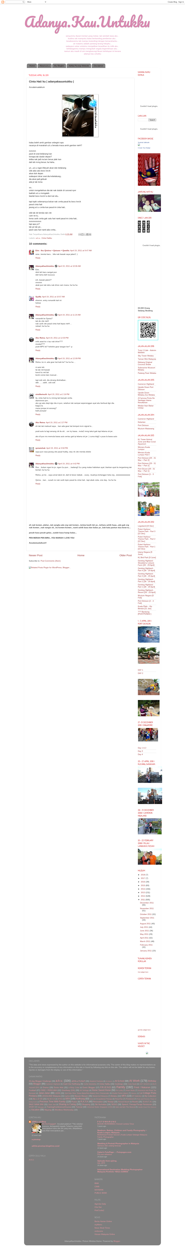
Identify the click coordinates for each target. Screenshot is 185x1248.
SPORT (31, 1107)
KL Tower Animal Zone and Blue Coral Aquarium (147, 441)
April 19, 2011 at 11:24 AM (69, 315)
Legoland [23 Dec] (146, 526)
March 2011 (145, 941)
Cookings (119, 1084)
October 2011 (146, 914)
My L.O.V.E (38, 1099)
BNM (97, 1183)
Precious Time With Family (52, 1101)
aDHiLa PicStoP (78, 1081)
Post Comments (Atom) (51, 561)
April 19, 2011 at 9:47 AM (81, 251)
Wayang (47, 1110)
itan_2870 (101, 1163)
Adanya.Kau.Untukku (87, 21)
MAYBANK (99, 1190)
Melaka (114, 1096)
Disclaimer (98, 66)
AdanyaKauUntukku (44, 266)
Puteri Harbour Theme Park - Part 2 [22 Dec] (146, 539)
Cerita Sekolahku (90, 1084)
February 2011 (146, 945)
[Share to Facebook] (87, 234)
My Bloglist (59, 66)
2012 (143, 896)
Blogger (37, 1084)
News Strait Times (102, 1228)
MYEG (60, 1099)
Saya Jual (52, 1104)
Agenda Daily (100, 1204)
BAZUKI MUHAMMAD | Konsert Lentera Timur (115, 1124)
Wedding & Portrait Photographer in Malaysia (118, 1144)
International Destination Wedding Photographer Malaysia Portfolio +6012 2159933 (119, 1171)
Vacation (35, 1109)
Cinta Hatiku (47, 238)
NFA (68, 1098)
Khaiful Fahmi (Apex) (120, 1093)
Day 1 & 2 (142, 748)
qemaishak (40, 448)
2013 (143, 892)
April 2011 (144, 938)
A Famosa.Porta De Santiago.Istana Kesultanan (146, 400)
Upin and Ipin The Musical (125, 1107)
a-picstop (36, 1139)
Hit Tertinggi (84, 1090)
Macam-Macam (81, 1096)
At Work (134, 1080)
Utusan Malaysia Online (105, 1234)
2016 (143, 882)
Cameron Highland (146, 384)
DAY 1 (140, 670)
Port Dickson (143, 425)
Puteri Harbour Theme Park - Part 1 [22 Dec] (146, 547)
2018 (143, 875)
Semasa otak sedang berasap (109, 1146)
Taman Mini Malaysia (147, 359)
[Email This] (79, 234)
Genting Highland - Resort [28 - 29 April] (146, 591)
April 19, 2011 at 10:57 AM (53, 297)
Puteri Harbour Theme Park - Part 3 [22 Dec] (146, 531)
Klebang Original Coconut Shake (145, 363)
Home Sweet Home (101, 1090)
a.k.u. (38, 238)
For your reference (104, 1154)
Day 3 (140, 751)
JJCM (57, 1093)
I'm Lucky (119, 1090)
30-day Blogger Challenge (40, 1081)
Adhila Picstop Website (79, 66)
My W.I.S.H (51, 1099)
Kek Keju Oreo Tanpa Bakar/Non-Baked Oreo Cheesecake (87, 1093)
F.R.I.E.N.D (105, 1087)
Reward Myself (123, 1102)
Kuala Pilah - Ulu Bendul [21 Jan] (145, 607)
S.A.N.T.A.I (147, 1102)
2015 (143, 885)
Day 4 (140, 754)
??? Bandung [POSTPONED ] (144, 613)
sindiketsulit (41, 394)
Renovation (98, 1102)
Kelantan (141, 422)
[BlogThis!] (82, 234)
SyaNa (38, 297)
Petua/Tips (119, 1099)
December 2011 (147, 903)
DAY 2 (140, 673)
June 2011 (145, 931)
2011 (143, 900)
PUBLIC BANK (101, 1193)
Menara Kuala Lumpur (144, 448)
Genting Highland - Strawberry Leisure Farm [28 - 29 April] (146, 563)
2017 (143, 878)
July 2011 (144, 927)
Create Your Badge (144, 148)
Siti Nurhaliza (100, 1104)
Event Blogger (89, 1087)
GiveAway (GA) (68, 1090)
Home (32, 66)
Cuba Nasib (132, 1084)
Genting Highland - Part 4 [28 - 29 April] (146, 569)
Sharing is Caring (67, 1104)
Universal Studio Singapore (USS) (100, 1107)
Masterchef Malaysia (100, 1096)
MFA (124, 1096)
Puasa (74, 1102)
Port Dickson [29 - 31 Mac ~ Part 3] (147, 459)
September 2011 (147, 918)
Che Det (98, 1207)
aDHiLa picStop (39, 1122)
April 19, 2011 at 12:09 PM (69, 358)
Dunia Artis (58, 1087)
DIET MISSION (145, 1084)
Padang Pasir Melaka (147, 373)
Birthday (152, 1081)
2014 (143, 889)
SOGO (114, 1104)
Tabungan (40, 1107)
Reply (37, 258)
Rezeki (135, 1102)
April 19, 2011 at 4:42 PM (69, 464)
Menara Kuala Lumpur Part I (144, 454)
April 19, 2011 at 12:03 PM (57, 338)
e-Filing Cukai (74, 1087)
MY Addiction (137, 1096)
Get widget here (143, 972)
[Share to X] (85, 234)
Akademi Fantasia (96, 1081)
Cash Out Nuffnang (71, 1084)
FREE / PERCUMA (49, 1090)
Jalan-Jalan (44, 1093)
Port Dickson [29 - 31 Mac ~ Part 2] (147, 464)
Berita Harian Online (103, 1221)
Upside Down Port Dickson (147, 1107)
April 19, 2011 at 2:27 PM (56, 423)
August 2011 (145, 924)
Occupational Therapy (104, 1099)
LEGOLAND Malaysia (51, 1096)
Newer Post (35, 555)
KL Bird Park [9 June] (147, 558)
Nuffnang (80, 1098)
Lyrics (67, 1096)
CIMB (97, 1187)
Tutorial (79, 1107)
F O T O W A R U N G (106, 1122)
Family (120, 1087)
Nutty (91, 1099)
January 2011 (146, 951)
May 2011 (144, 934)
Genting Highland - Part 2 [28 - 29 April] (146, 580)
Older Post (125, 555)
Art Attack (109, 1081)
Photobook (130, 1099)
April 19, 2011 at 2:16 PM (58, 394)
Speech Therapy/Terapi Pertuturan (137, 1104)
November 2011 (147, 908)
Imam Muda (130, 1090)
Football (32, 1090)
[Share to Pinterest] (90, 234)
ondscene (99, 1231)
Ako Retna (40, 338)
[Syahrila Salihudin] (139, 145)
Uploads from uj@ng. (107, 1161)
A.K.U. (31, 1160)
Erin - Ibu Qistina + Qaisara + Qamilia (52, 251)
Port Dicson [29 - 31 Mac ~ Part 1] (146, 470)
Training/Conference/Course (59, 1107)
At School (119, 1081)
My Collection (150, 1096)
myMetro (98, 1225)
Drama (46, 1087)
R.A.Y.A (84, 1101)
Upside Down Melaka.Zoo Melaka (146, 394)
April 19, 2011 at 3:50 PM (57, 448)
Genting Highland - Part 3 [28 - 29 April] (146, 575)
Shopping (86, 1104)
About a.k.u (45, 66)
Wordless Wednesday (64, 1110)
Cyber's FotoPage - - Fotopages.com (114, 1152)
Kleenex (134, 1093)
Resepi (110, 1102)
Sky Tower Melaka (146, 356)
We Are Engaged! (49, 1124)
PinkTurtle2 (99, 1210)
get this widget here (144, 1030)
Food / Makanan (142, 1087)
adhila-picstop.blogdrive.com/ (45, 1146)
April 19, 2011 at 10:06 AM (69, 266)
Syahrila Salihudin (143, 142)
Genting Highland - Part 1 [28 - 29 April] (146, 586)
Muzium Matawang (146, 429)
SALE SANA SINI (36, 1104)
